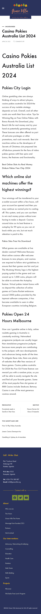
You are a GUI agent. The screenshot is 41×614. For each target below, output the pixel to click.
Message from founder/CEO (14, 523)
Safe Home (9, 568)
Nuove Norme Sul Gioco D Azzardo (33, 410)
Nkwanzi (8, 589)
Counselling (9, 549)
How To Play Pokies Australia (11, 426)
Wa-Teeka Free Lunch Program (15, 594)
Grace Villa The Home (12, 518)
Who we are (9, 509)
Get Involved (9, 533)
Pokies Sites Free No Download (16, 241)
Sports (7, 578)
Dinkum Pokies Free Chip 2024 (16, 168)
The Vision (8, 514)
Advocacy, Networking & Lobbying (16, 544)
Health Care (9, 558)
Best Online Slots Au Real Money (17, 164)
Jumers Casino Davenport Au (11, 431)
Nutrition (8, 563)
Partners (8, 528)
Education (8, 554)
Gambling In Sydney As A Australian (14, 437)
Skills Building (9, 573)
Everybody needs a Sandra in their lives (8, 410)
